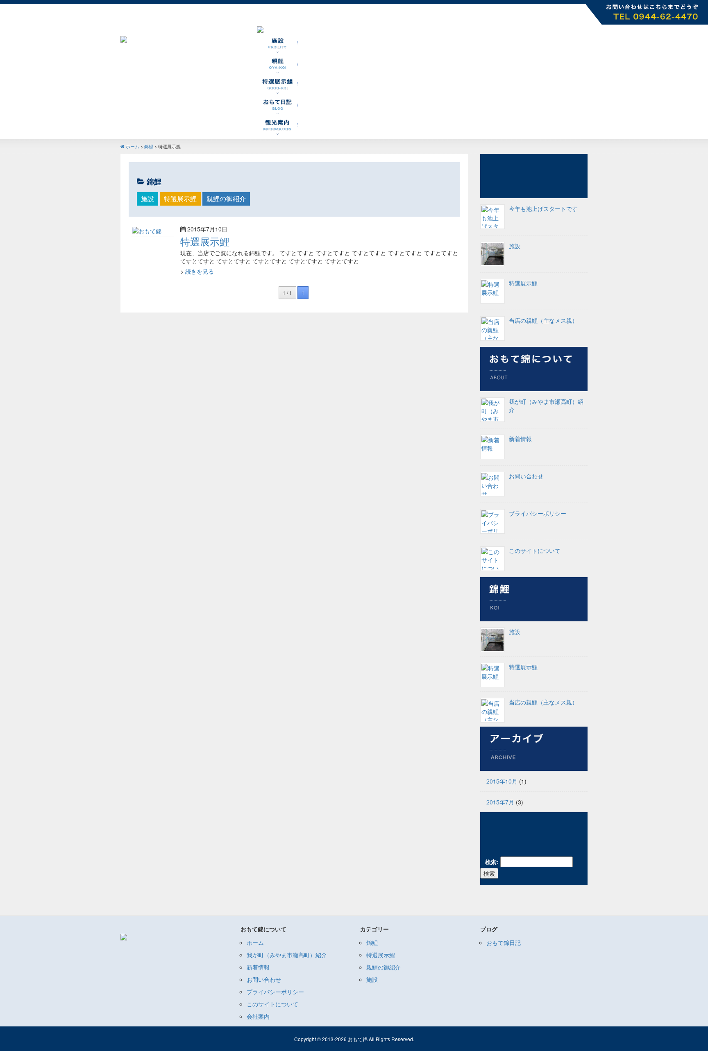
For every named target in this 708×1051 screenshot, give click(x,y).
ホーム (133, 146)
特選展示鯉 (180, 198)
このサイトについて (534, 550)
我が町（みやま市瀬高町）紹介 (287, 955)
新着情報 (520, 439)
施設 (147, 198)
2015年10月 (501, 781)
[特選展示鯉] (146, 230)
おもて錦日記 (503, 942)
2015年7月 (500, 802)
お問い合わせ (526, 476)
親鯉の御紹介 (226, 198)
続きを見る (199, 271)
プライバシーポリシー (537, 513)
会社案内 (258, 1016)
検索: (492, 862)
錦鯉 (148, 146)
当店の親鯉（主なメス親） (543, 702)
